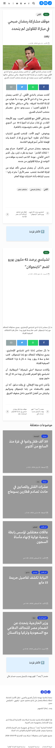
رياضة (46, 14)
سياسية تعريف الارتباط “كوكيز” (16, 747)
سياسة (44, 436)
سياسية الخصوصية (33, 747)
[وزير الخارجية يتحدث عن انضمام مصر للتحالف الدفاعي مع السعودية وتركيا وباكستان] (27, 633)
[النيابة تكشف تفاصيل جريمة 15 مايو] (27, 587)
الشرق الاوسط (42, 618)
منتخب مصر (22, 189)
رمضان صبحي (35, 189)
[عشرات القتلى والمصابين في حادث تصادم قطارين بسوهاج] (27, 497)
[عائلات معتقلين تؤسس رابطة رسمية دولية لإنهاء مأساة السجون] (27, 542)
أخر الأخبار (43, 527)
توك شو (35, 572)
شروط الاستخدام (47, 747)
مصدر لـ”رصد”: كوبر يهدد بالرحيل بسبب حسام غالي (27, 676)
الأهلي (39, 14)
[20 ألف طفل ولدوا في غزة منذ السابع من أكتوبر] (27, 451)
